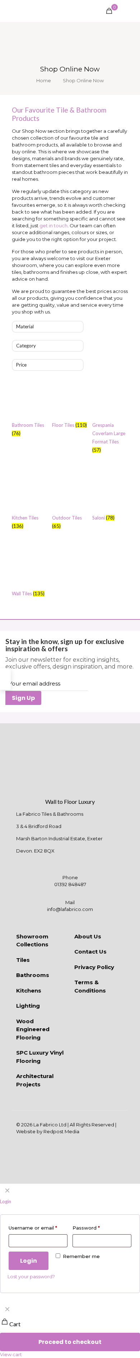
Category (26, 346)
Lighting (28, 1005)
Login (28, 1261)
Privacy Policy (94, 967)
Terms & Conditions (90, 986)
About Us (87, 936)
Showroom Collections (32, 940)
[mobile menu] (130, 11)
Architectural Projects (34, 1080)
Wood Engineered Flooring (33, 1029)
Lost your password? (31, 1276)
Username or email (33, 1228)
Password (86, 1228)
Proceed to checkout (70, 1342)
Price (21, 365)
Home (43, 80)
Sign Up (23, 698)
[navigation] (70, 1330)
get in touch (53, 225)
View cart (11, 1354)
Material (25, 326)
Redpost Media (61, 1131)
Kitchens (28, 990)
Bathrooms (32, 975)
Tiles (23, 959)
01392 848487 (70, 884)
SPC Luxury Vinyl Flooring (40, 1056)
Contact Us (90, 951)
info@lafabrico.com (70, 909)
